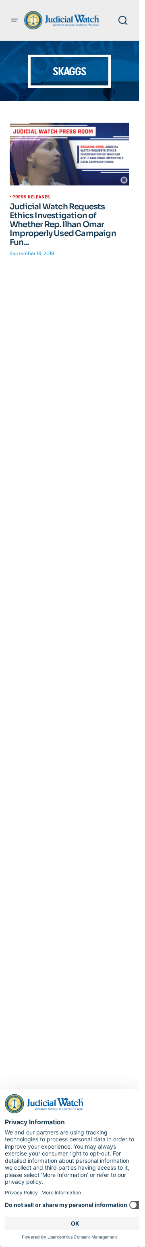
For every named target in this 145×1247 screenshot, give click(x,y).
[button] (14, 20)
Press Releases (31, 196)
